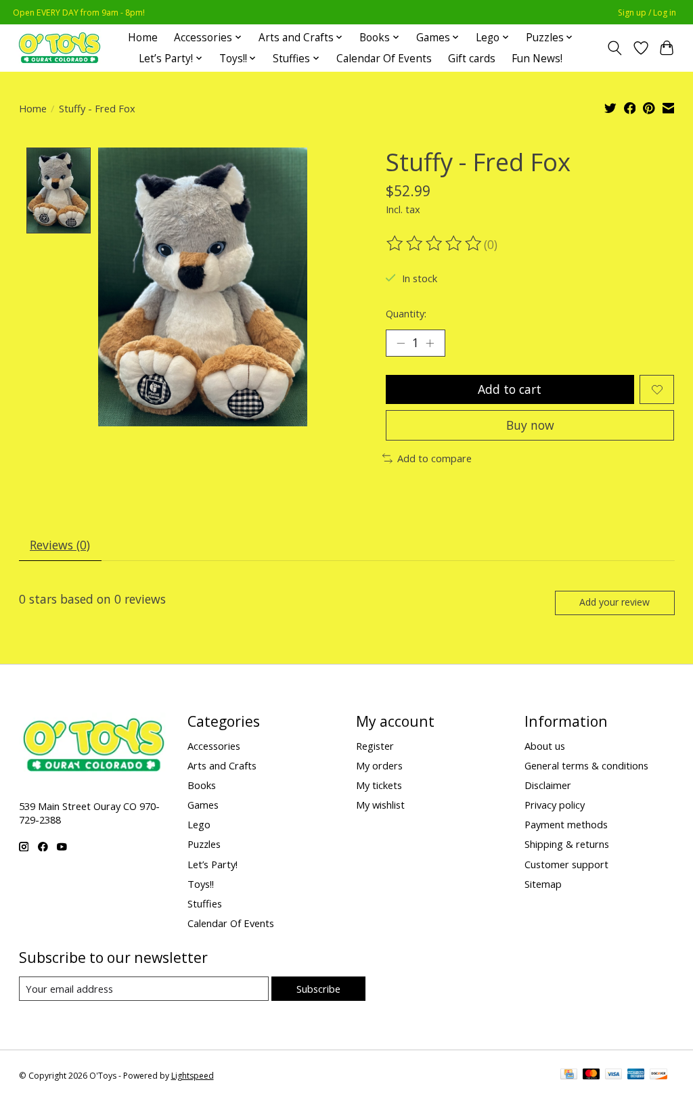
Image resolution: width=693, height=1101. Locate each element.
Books (201, 785)
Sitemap (543, 884)
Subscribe (318, 988)
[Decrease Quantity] (400, 343)
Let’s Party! (212, 864)
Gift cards (471, 58)
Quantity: (406, 313)
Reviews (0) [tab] (60, 545)
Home (143, 37)
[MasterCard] (591, 1075)
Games (203, 804)
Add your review (614, 602)
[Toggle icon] (614, 48)
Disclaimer (547, 785)
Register (375, 745)
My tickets (379, 785)
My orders (379, 765)
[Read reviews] (435, 243)
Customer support (566, 864)
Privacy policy (554, 804)
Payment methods (566, 824)
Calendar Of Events (384, 58)
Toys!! (200, 884)
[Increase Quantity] (429, 343)
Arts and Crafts (221, 765)
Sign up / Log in (647, 12)
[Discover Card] (658, 1075)
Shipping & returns (566, 844)
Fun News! (537, 58)
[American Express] (636, 1075)
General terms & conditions (586, 765)
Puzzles (204, 844)
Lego (198, 824)
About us (544, 745)
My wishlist (380, 804)
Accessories (213, 745)
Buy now (530, 425)
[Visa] (614, 1075)
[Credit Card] (568, 1075)
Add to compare (434, 458)
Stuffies (204, 903)
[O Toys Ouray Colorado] (59, 47)
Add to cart (509, 389)
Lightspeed (192, 1075)
